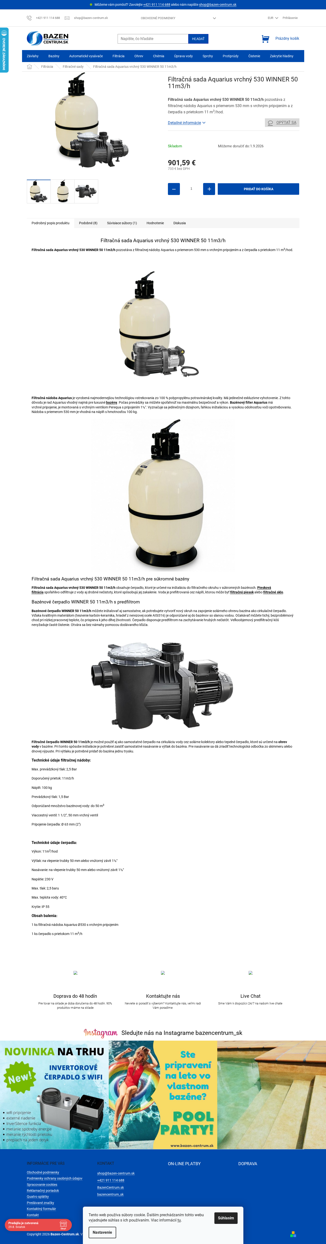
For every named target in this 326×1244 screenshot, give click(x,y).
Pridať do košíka (258, 189)
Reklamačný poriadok (43, 1190)
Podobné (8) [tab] (88, 223)
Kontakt (33, 1215)
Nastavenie (102, 1232)
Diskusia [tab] (179, 223)
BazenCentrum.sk (110, 1187)
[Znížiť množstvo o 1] (174, 189)
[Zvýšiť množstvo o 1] (209, 189)
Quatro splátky (38, 1196)
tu (179, 1220)
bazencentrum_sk (110, 1194)
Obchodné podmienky (158, 18)
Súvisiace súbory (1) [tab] (122, 223)
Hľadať (198, 39)
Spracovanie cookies (42, 1185)
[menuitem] (32, 56)
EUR (271, 18)
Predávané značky (40, 1203)
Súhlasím (226, 1218)
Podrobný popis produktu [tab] (50, 223)
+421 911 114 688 (156, 4)
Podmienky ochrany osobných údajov (54, 1178)
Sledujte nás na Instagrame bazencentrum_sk (181, 1032)
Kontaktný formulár (41, 1209)
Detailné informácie (184, 122)
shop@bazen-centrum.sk (217, 4)
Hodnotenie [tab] (155, 223)
